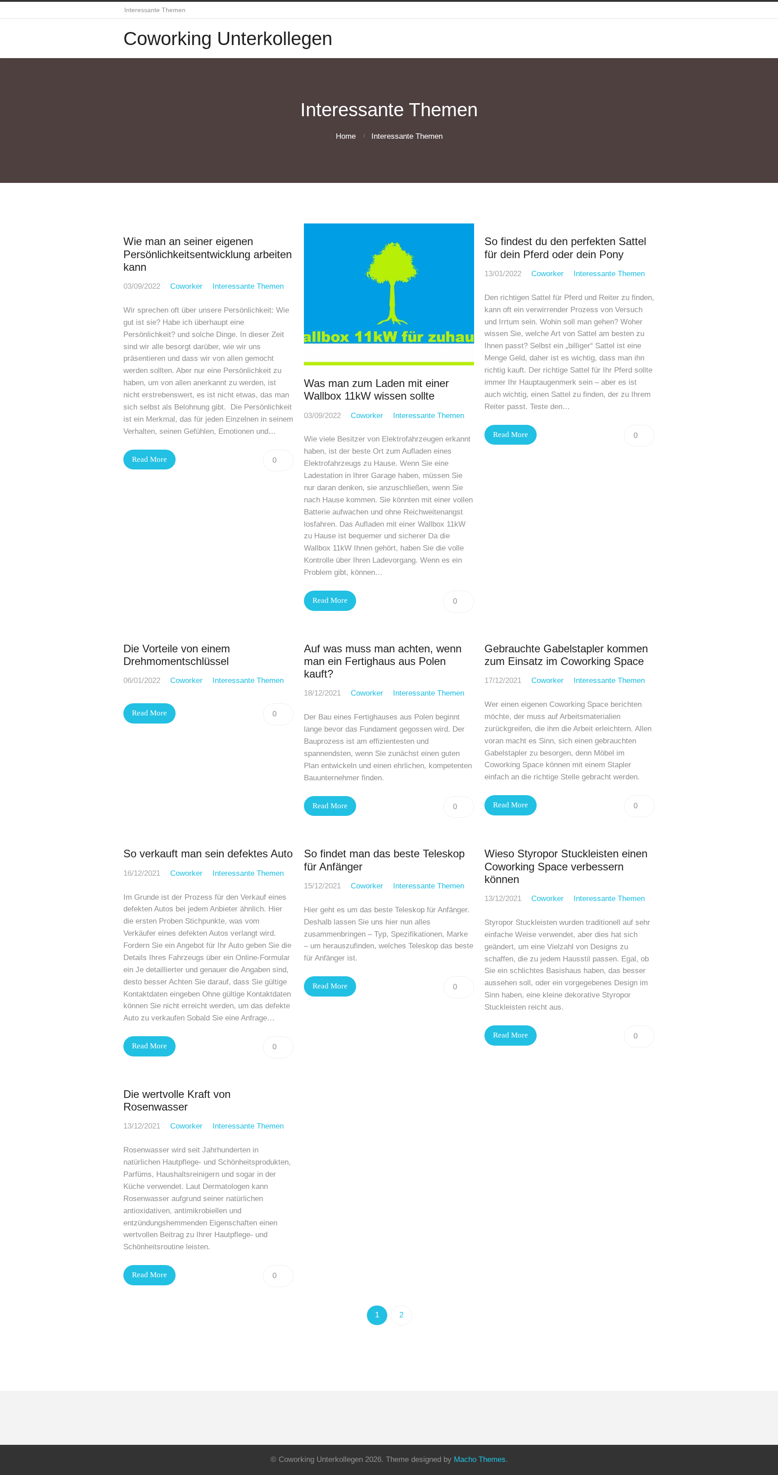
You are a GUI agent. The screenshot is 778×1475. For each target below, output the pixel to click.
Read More (149, 459)
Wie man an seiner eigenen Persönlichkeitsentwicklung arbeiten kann (207, 254)
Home (346, 136)
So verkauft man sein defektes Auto (208, 854)
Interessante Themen (407, 136)
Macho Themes (480, 1459)
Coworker (186, 286)
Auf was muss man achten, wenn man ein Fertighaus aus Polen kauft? (382, 661)
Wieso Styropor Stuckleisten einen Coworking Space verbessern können (565, 866)
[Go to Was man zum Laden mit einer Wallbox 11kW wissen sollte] (389, 294)
